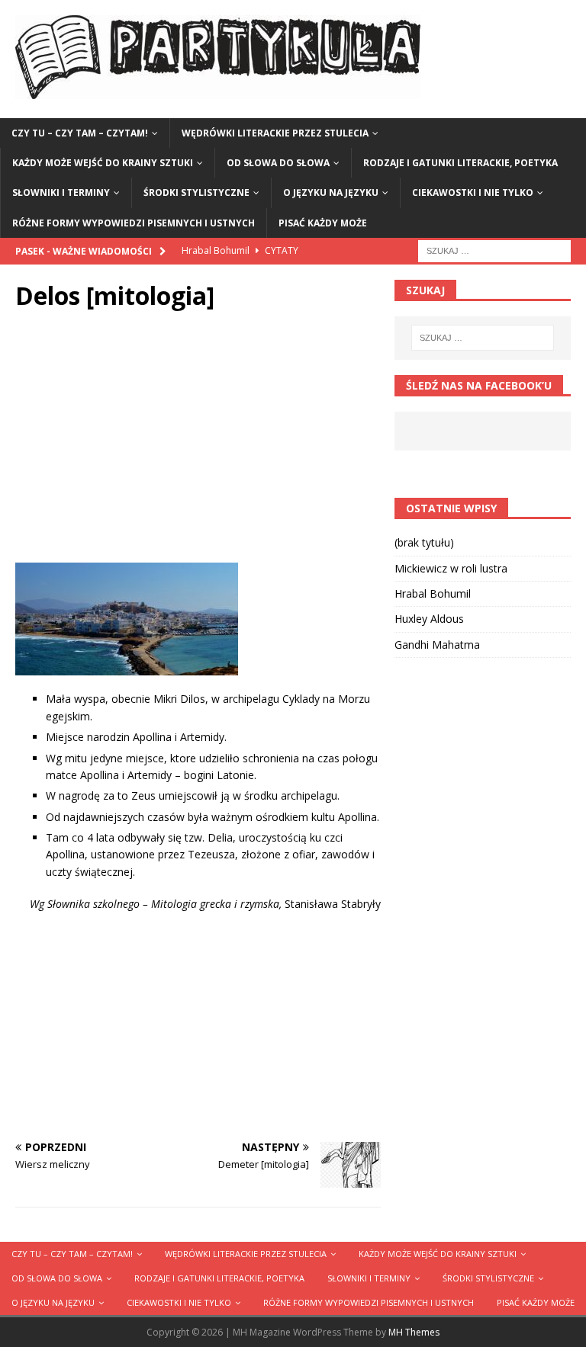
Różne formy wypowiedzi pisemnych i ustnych (133, 222)
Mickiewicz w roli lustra (450, 568)
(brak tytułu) (424, 542)
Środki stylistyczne (196, 192)
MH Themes (414, 1332)
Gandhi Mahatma (437, 644)
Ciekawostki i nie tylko (472, 192)
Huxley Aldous (429, 618)
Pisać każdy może (323, 222)
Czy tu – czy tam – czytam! (79, 133)
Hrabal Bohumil (432, 593)
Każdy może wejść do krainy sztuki (102, 162)
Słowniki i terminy (61, 192)
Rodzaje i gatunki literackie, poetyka (460, 162)
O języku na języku (330, 192)
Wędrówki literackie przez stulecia (275, 133)
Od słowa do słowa (278, 162)
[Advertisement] (198, 440)
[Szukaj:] (494, 249)
